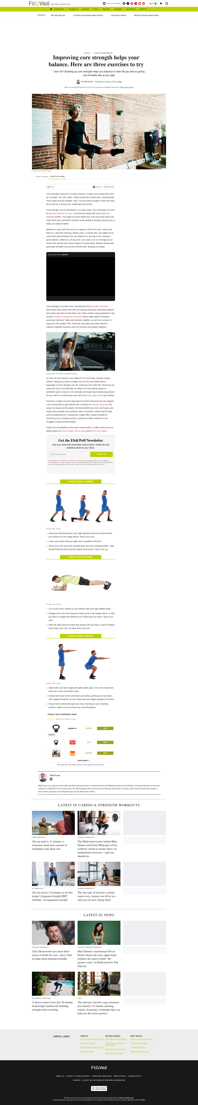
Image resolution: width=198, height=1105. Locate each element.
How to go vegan (87, 1051)
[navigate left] (33, 176)
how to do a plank (99, 431)
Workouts (59, 9)
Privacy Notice (53, 462)
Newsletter (110, 187)
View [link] (105, 728)
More (142, 9)
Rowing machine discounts (141, 1039)
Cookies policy (135, 1076)
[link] (56, 728)
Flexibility (73, 9)
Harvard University (99, 404)
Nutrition (130, 9)
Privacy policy (119, 1076)
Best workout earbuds (114, 1053)
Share (52, 187)
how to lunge (67, 431)
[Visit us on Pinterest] (135, 3)
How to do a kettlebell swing (91, 1039)
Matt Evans (88, 82)
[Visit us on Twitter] (127, 3)
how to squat (80, 431)
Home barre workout (118, 15)
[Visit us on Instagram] (131, 3)
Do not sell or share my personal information (103, 1080)
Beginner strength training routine (146, 15)
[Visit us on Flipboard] (143, 3)
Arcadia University (99, 306)
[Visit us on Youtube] (139, 3)
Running (118, 9)
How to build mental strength (92, 1047)
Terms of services (76, 460)
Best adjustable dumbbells (116, 1039)
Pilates (85, 9)
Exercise (87, 53)
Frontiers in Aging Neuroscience (67, 317)
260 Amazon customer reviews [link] (65, 719)
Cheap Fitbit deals (137, 1047)
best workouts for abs (62, 213)
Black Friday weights (138, 1043)
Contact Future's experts (78, 1076)
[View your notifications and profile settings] (161, 3)
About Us (60, 1076)
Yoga (96, 9)
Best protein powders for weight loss (115, 1044)
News (120, 82)
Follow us (99, 187)
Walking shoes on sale (139, 1051)
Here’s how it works (126, 87)
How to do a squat (57, 176)
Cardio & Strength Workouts (103, 53)
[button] (81, 728)
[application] (80, 276)
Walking (106, 9)
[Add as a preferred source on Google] (99, 1088)
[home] (51, 9)
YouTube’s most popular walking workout (88, 15)
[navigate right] (164, 176)
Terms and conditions (102, 1076)
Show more (82, 760)
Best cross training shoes (115, 1049)
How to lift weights (87, 1043)
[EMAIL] (52, 779)
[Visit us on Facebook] (124, 3)
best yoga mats (94, 395)
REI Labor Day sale (58, 15)
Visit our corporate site (126, 1098)
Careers (77, 1080)
